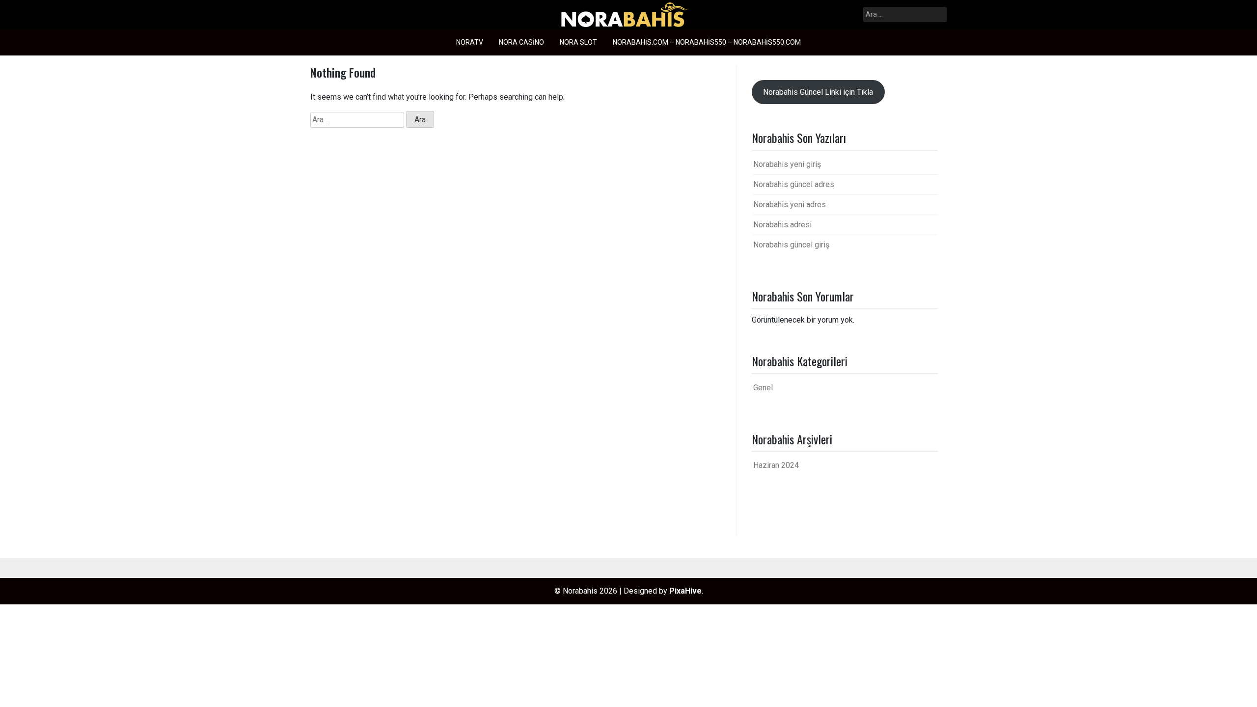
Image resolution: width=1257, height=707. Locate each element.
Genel (763, 387)
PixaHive (685, 591)
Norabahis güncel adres (793, 184)
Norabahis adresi (782, 224)
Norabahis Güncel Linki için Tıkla (818, 92)
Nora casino (521, 42)
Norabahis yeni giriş (787, 164)
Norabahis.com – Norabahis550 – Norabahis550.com (707, 42)
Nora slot (578, 42)
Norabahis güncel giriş (791, 244)
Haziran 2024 (776, 465)
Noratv (469, 42)
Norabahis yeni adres (789, 204)
